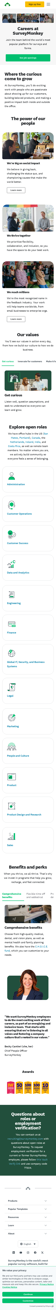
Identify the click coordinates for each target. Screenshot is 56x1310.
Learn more (16, 190)
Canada (36, 437)
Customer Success (17, 543)
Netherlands (17, 442)
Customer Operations (19, 513)
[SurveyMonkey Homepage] (7, 4)
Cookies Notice (9, 1287)
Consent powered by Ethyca (40, 1306)
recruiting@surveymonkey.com (25, 1138)
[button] (28, 1201)
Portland (24, 437)
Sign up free (35, 4)
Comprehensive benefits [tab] (11, 895)
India (37, 442)
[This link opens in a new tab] (13, 1252)
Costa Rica (14, 446)
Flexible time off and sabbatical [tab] (35, 895)
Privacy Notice (47, 1284)
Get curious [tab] (8, 361)
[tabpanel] (28, 391)
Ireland (29, 442)
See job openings (28, 57)
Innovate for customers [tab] (30, 361)
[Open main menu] (48, 4)
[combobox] (28, 1244)
